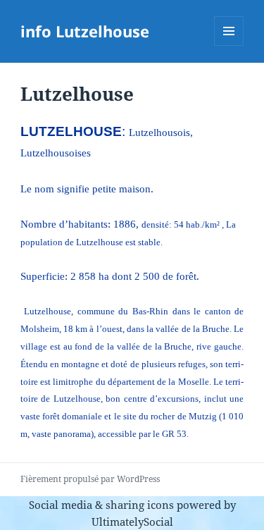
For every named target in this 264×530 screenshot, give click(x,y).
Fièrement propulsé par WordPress (90, 479)
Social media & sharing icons (103, 505)
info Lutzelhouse (84, 31)
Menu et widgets (229, 45)
